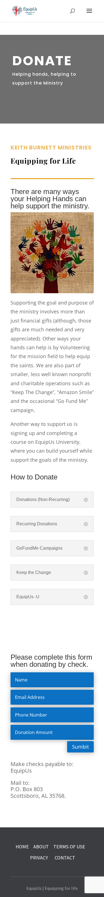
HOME (22, 846)
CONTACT (65, 857)
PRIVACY (39, 857)
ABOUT (41, 846)
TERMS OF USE (69, 846)
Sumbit (80, 746)
